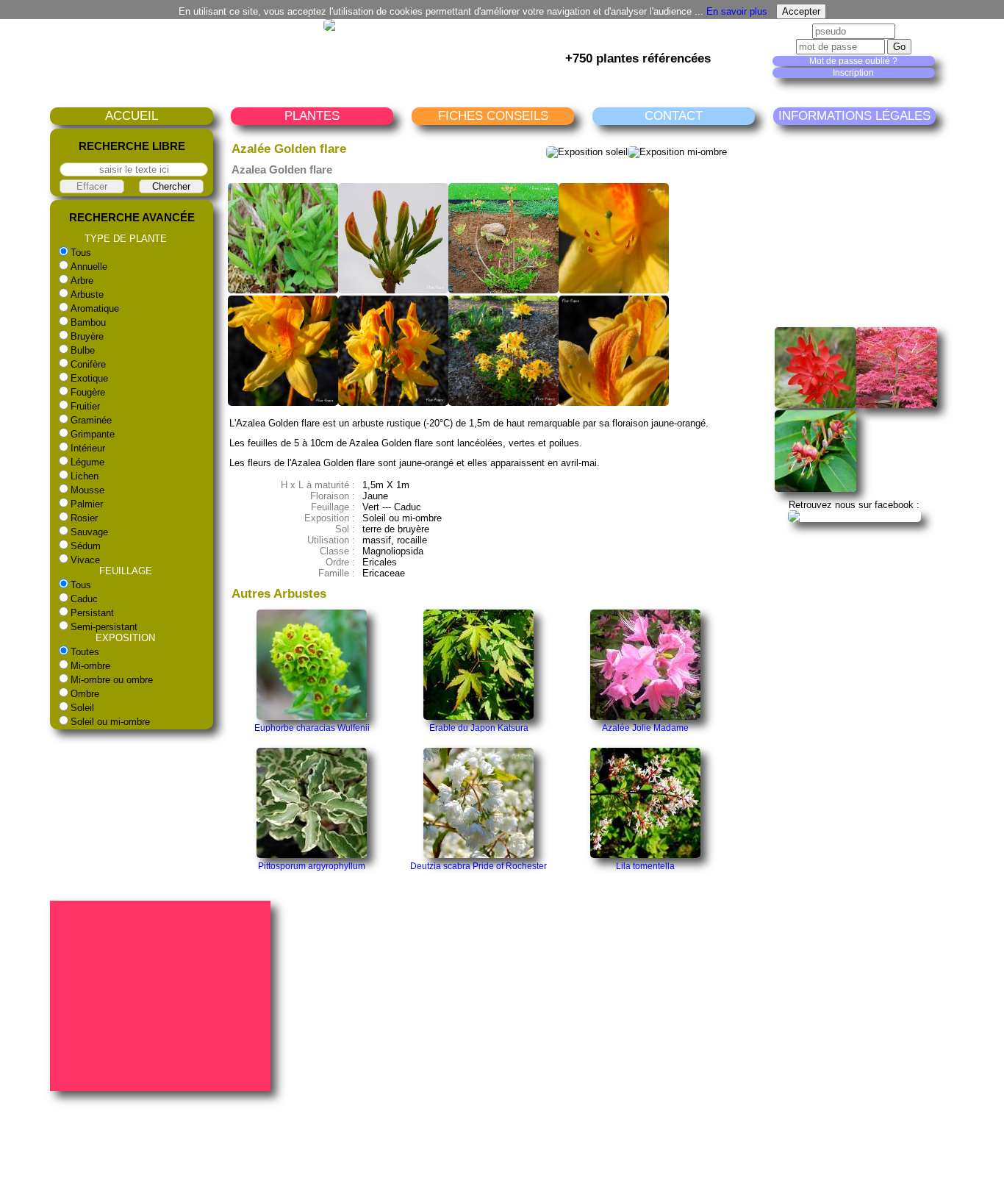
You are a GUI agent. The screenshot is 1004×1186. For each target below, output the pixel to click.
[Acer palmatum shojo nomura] (897, 404)
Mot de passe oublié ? (853, 61)
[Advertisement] (885, 226)
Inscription (853, 72)
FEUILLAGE (125, 570)
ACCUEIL (131, 116)
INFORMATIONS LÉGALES (854, 116)
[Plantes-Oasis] (854, 515)
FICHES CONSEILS (493, 116)
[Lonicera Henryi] (815, 488)
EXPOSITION (125, 637)
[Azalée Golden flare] (283, 290)
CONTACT (674, 116)
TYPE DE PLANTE (126, 238)
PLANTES (312, 116)
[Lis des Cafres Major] (815, 404)
